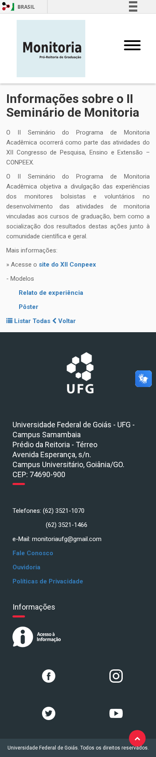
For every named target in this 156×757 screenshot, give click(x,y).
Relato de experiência (51, 292)
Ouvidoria (26, 567)
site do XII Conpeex (67, 264)
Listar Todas (32, 321)
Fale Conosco (32, 553)
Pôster (28, 307)
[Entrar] (6, 6)
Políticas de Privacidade (47, 581)
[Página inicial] (51, 48)
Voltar (66, 321)
